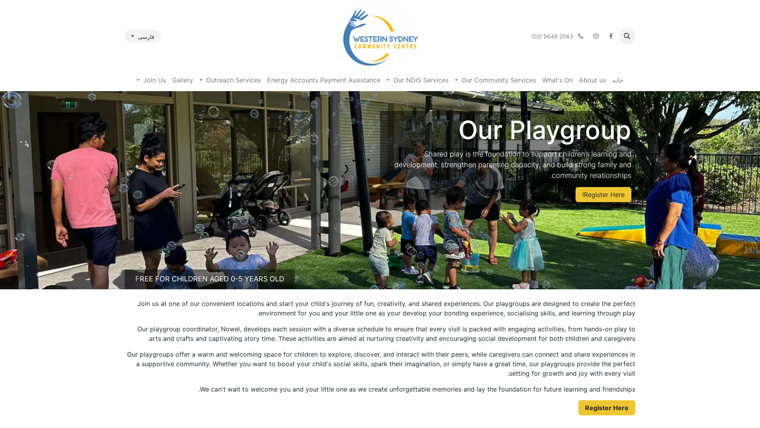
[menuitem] (618, 80)
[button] (627, 36)
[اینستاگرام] (596, 36)
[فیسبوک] (610, 36)
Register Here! (603, 195)
